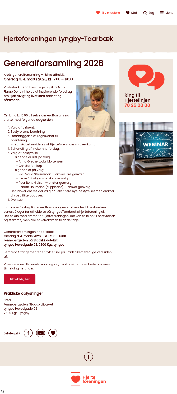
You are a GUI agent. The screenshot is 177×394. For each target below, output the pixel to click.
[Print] (52, 333)
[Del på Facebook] (28, 333)
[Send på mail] (40, 333)
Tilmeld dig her (20, 279)
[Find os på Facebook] (88, 356)
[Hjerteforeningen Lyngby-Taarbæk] (14, 12)
